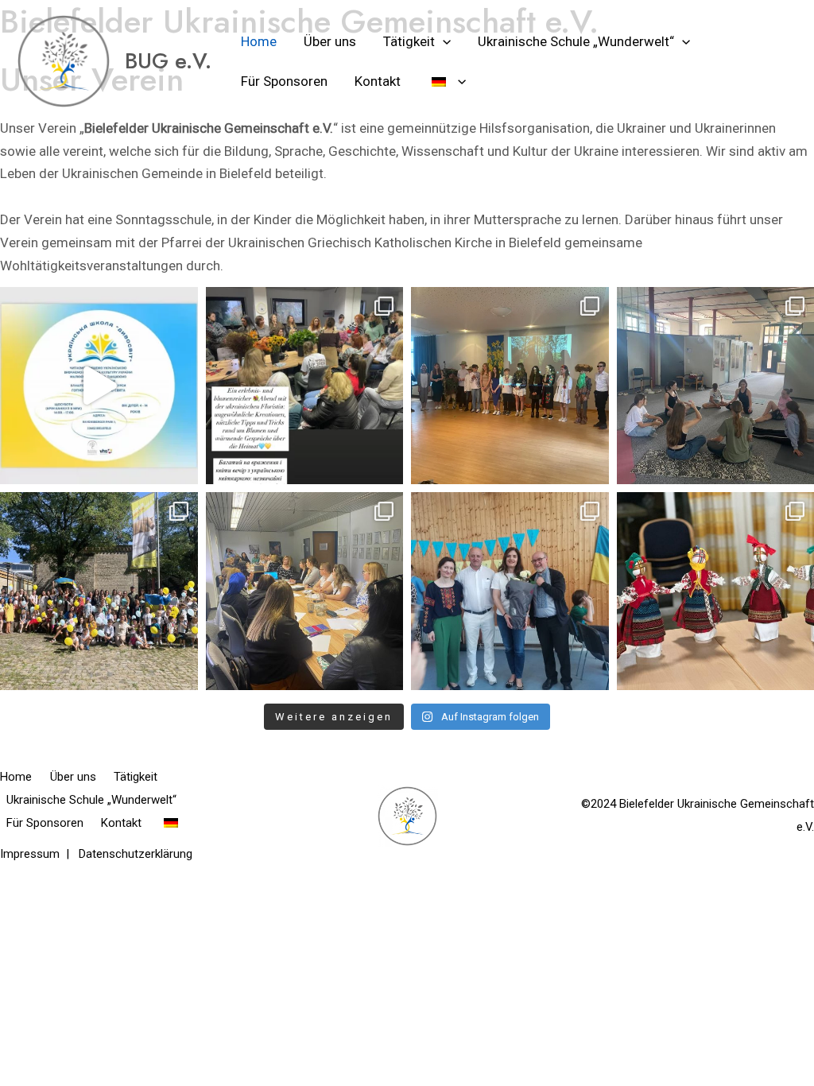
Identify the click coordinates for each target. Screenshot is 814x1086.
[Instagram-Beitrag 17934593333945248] (99, 386)
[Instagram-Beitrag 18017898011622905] (305, 386)
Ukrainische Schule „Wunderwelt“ (576, 41)
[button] (443, 41)
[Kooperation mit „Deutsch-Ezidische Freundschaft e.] (305, 591)
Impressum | (39, 854)
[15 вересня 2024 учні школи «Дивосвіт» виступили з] (510, 386)
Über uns (330, 41)
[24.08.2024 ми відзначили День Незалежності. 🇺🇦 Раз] (99, 591)
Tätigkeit (409, 41)
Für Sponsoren (284, 81)
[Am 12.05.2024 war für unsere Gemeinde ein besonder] (510, 591)
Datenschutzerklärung (135, 854)
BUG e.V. (168, 60)
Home (259, 41)
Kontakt (378, 81)
